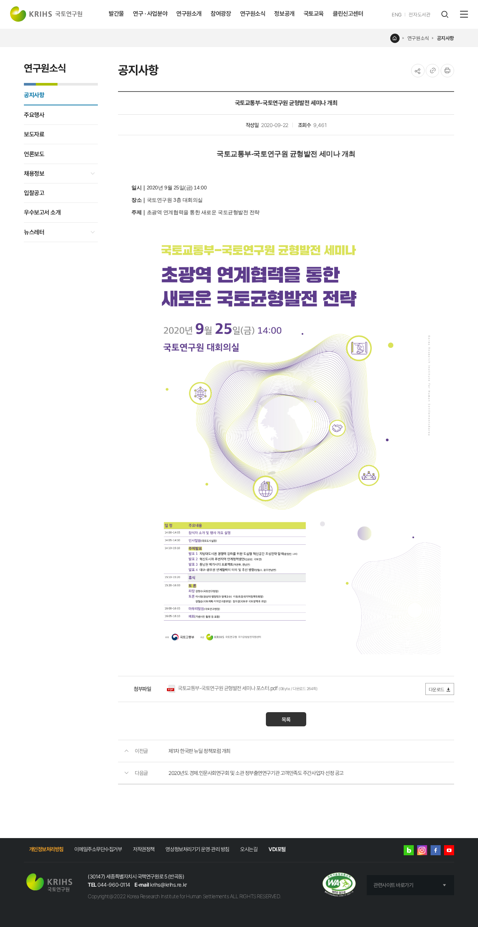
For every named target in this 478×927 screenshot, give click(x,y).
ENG (397, 15)
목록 (286, 719)
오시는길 (248, 849)
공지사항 (445, 38)
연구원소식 (253, 13)
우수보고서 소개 (42, 212)
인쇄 (447, 70)
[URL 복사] (432, 70)
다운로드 (436, 689)
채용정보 (34, 173)
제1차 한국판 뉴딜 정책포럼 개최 (199, 751)
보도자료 (34, 134)
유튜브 (449, 850)
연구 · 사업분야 (150, 13)
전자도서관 (419, 15)
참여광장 (221, 13)
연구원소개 (189, 13)
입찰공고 (34, 193)
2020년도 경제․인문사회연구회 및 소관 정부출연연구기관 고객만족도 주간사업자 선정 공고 (256, 773)
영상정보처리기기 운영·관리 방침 (197, 849)
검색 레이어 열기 (445, 14)
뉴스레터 (34, 232)
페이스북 (436, 850)
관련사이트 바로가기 (393, 885)
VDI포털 (277, 849)
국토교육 (314, 13)
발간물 (116, 13)
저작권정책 (144, 849)
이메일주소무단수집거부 (98, 849)
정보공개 (284, 13)
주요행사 (34, 114)
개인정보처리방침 (46, 849)
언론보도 (34, 154)
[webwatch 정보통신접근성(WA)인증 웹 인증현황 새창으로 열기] (339, 885)
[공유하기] (418, 70)
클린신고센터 (348, 13)
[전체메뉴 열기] (464, 14)
